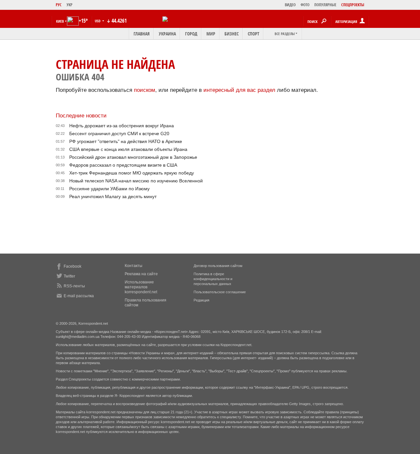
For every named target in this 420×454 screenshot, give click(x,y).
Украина (167, 34)
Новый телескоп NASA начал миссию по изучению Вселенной (136, 180)
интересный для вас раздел (239, 90)
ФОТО (305, 5)
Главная (142, 34)
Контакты (133, 265)
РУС (59, 5)
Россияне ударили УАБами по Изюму (109, 188)
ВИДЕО (290, 5)
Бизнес (231, 34)
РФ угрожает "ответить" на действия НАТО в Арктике (125, 141)
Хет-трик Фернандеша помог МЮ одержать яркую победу (131, 172)
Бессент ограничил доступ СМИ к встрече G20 (119, 133)
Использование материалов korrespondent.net (141, 287)
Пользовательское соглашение (220, 292)
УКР (70, 5)
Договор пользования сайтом (218, 266)
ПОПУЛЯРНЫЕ (325, 5)
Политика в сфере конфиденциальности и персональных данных (213, 279)
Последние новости (81, 116)
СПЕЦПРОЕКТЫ (352, 5)
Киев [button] (60, 21)
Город (191, 34)
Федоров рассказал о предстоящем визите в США (123, 165)
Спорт (253, 34)
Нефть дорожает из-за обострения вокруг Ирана (121, 125)
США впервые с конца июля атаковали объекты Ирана (128, 149)
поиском (144, 90)
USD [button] (98, 20)
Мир (210, 34)
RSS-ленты (74, 286)
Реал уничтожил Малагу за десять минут (113, 196)
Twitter (69, 276)
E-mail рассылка (79, 296)
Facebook (72, 266)
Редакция (201, 300)
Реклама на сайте (141, 274)
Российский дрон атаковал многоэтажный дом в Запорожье (133, 157)
